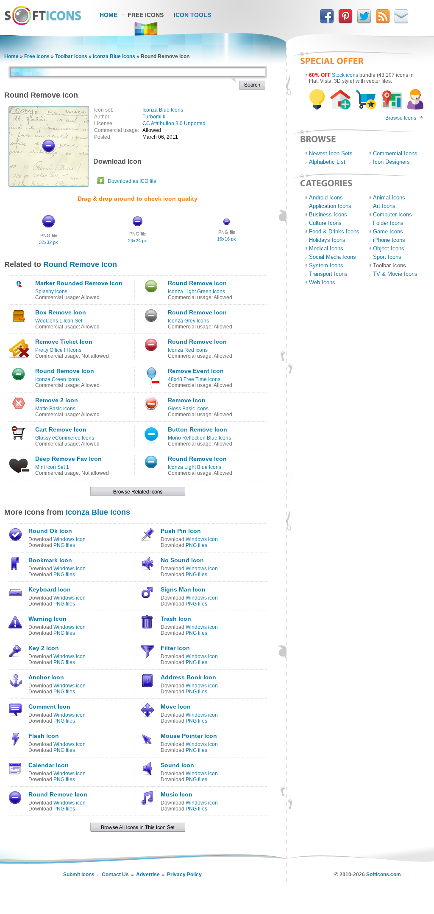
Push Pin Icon (181, 530)
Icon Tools (192, 14)
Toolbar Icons (71, 56)
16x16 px (226, 238)
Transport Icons (328, 274)
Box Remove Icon (60, 312)
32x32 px (48, 242)
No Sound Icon (182, 560)
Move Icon (176, 706)
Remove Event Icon (196, 370)
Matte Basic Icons (55, 409)
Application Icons (330, 206)
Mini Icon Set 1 (52, 467)
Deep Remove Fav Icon (68, 458)
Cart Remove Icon (60, 429)
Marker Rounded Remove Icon (78, 283)
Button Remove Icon (197, 429)
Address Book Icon (188, 677)
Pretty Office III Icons (58, 350)
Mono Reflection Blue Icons (199, 438)
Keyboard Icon (49, 589)
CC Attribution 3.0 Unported (174, 123)
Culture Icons (325, 223)
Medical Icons (326, 248)
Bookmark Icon (50, 560)
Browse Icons (400, 118)
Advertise (148, 875)
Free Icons (146, 14)
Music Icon (176, 794)
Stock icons (345, 75)
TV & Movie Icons (395, 274)
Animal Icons (389, 197)
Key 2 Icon (43, 648)
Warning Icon (47, 618)
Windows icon (69, 539)
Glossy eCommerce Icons (64, 438)
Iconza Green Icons (57, 379)
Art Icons (384, 206)
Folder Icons (388, 223)
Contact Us (115, 875)
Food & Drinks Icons (334, 231)
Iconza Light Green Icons (196, 291)
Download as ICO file (132, 181)
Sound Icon (177, 765)
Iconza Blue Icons (114, 56)
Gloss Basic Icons (188, 409)
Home (108, 14)
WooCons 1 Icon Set (58, 321)
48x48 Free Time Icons (194, 379)
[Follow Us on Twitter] (364, 21)
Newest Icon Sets (331, 153)
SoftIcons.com (383, 875)
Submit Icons (79, 875)
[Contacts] (401, 21)
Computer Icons (392, 214)
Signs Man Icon (183, 589)
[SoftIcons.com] (42, 23)
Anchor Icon (46, 677)
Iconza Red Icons (188, 350)
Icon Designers (391, 162)
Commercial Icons (395, 153)
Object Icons (388, 248)
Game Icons (388, 231)
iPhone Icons (389, 240)
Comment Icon (49, 706)
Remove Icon (187, 400)
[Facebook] (326, 21)
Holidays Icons (327, 240)
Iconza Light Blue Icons (194, 467)
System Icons (326, 265)
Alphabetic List (327, 162)
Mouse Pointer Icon (189, 735)
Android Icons (326, 197)
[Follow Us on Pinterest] (345, 21)
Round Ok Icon (50, 530)
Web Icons (322, 282)
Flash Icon (43, 735)
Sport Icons (387, 257)
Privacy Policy (184, 875)
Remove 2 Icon (56, 400)
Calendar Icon (48, 765)
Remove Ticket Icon (63, 341)
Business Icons (328, 214)
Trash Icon (176, 618)
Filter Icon (175, 648)
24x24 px (137, 240)
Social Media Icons (332, 257)
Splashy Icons (51, 291)
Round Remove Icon (80, 264)
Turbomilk (153, 117)
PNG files (64, 545)
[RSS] (382, 21)
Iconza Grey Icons (188, 321)
